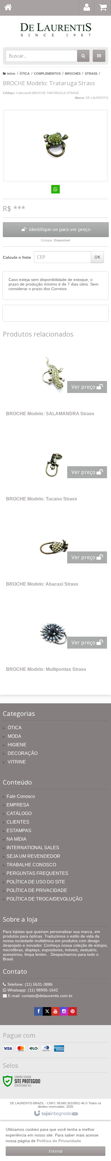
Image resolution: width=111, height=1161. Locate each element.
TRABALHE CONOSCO (31, 864)
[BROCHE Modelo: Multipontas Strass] (54, 642)
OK (97, 257)
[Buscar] (83, 56)
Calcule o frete (17, 257)
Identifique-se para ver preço (59, 229)
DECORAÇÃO (23, 753)
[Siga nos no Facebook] (38, 1011)
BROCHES (73, 73)
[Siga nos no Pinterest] (72, 1011)
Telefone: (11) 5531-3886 (29, 984)
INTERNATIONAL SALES (33, 847)
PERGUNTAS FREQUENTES (37, 873)
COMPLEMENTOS (47, 73)
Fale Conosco (21, 796)
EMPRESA (18, 804)
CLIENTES (18, 822)
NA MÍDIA (16, 839)
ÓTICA (25, 73)
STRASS (91, 73)
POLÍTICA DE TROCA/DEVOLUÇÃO (44, 899)
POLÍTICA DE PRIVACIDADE (37, 890)
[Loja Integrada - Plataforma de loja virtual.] (55, 1113)
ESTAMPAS (19, 830)
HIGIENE (17, 744)
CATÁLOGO (19, 813)
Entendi (55, 1151)
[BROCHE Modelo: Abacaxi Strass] (54, 557)
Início (11, 73)
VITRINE (17, 761)
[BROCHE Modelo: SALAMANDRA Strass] (54, 386)
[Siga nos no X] (47, 1011)
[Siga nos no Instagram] (64, 1011)
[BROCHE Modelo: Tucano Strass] (54, 472)
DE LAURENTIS (97, 97)
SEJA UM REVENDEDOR (33, 856)
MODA (14, 736)
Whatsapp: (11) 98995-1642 (32, 990)
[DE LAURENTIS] (55, 30)
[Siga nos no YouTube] (55, 1011)
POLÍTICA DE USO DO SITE (36, 881)
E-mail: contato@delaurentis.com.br (40, 995)
